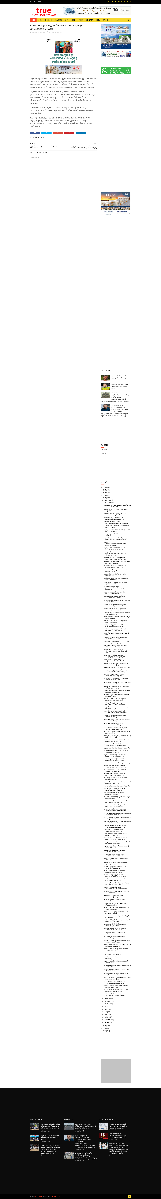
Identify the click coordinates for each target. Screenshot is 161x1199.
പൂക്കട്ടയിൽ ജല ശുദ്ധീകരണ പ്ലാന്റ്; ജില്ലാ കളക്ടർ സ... (116, 904)
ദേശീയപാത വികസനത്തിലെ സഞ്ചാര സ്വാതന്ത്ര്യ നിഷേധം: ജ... (117, 801)
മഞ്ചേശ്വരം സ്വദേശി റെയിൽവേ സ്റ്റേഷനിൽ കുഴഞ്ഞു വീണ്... (115, 953)
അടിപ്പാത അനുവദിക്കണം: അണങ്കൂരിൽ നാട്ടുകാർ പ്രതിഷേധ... (117, 941)
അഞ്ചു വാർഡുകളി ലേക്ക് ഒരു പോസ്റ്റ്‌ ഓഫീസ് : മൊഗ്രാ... (116, 912)
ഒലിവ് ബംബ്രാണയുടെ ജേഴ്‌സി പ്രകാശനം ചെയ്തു (114, 793)
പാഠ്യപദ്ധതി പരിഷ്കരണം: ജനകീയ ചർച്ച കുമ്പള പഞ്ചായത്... (117, 818)
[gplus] (116, 2)
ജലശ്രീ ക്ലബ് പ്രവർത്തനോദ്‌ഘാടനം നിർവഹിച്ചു (116, 859)
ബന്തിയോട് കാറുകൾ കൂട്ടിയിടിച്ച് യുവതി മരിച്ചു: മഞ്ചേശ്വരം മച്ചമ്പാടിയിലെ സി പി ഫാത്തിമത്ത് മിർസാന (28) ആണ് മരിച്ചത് (115, 397)
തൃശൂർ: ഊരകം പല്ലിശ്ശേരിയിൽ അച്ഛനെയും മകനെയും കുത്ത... (115, 558)
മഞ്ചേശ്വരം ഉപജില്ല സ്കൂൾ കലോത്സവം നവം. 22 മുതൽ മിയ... (116, 724)
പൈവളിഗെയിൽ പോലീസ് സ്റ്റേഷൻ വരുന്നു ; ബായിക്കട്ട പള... (115, 728)
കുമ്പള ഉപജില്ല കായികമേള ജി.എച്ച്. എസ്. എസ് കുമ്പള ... (116, 863)
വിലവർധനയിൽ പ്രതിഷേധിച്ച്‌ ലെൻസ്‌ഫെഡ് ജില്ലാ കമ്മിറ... (114, 855)
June (106, 1009)
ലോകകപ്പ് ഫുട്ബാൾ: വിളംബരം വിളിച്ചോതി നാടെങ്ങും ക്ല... (114, 675)
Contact (39, 2)
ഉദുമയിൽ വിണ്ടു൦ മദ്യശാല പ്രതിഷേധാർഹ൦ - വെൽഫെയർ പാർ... (115, 650)
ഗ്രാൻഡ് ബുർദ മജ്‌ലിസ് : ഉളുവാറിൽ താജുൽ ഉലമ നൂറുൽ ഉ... (116, 642)
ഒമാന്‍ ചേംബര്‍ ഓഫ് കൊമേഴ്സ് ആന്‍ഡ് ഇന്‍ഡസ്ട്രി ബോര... (116, 621)
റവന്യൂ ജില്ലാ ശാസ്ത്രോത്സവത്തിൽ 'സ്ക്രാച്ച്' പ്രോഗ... (116, 949)
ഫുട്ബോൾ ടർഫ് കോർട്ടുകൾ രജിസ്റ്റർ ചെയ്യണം (116, 916)
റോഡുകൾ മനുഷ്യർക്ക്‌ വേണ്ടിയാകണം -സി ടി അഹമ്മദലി (117, 908)
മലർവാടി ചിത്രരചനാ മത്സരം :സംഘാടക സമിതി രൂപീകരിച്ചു (114, 994)
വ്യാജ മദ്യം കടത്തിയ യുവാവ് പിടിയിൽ (117, 786)
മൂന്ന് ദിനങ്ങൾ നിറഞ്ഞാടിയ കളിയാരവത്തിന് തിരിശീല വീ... (114, 660)
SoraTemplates (38, 1196)
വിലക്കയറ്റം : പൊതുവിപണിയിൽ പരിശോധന (114, 933)
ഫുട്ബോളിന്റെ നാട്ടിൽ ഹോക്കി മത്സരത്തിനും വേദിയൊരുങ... (114, 759)
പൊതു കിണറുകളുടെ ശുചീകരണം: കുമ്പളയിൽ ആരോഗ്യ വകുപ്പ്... (115, 670)
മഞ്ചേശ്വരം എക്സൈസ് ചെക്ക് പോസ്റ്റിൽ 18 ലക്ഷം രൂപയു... (115, 629)
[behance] (119, 2)
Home (31, 2)
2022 (104, 498)
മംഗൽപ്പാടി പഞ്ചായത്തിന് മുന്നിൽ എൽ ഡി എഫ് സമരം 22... (117, 683)
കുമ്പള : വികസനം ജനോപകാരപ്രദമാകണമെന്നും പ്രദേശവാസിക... (115, 553)
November (108, 503)
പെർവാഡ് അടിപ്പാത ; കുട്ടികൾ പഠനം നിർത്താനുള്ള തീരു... (116, 751)
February (108, 1020)
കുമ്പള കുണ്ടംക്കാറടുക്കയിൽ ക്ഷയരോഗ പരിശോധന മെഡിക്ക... (117, 687)
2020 (104, 1028)
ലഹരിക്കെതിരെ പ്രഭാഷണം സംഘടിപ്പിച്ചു (113, 957)
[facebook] (106, 2)
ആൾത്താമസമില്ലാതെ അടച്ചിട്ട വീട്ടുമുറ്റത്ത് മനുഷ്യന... (114, 592)
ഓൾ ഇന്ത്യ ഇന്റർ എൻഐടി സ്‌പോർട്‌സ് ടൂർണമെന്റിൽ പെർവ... (116, 703)
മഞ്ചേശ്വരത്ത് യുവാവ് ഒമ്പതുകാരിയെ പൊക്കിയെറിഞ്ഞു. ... (117, 720)
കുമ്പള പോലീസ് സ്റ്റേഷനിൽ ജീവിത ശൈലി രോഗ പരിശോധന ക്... (115, 755)
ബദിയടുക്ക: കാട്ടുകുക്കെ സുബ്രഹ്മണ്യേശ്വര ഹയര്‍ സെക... (116, 522)
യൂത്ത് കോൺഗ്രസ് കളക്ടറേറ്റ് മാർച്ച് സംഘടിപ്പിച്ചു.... (116, 937)
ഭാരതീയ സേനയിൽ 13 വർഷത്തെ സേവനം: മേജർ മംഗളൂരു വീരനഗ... (116, 766)
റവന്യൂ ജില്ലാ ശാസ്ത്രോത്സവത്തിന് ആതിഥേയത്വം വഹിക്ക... (116, 986)
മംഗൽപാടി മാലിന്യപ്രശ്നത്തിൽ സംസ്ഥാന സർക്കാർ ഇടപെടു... (115, 805)
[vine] (122, 2)
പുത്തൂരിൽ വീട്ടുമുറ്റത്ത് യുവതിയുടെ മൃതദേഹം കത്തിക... (115, 583)
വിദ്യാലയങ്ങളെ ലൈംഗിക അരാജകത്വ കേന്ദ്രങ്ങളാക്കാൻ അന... (117, 814)
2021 (104, 1026)
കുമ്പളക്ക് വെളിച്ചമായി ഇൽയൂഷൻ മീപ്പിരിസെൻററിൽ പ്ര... (115, 646)
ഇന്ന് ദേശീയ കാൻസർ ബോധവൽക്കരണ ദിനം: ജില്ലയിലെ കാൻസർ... (117, 883)
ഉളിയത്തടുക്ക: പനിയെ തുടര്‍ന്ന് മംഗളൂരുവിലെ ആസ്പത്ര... (114, 518)
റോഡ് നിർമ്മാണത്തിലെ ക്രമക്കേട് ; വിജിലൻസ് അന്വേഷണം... (115, 871)
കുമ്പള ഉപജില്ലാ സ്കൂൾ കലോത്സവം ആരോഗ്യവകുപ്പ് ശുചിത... (116, 664)
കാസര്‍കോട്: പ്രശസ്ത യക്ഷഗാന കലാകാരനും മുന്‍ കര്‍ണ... (115, 514)
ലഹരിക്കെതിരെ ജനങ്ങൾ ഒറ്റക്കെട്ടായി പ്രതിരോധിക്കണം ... (116, 970)
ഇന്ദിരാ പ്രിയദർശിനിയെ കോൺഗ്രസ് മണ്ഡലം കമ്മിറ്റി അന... (117, 920)
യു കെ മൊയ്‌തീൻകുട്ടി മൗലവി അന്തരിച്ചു (117, 748)
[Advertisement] (122, 62)
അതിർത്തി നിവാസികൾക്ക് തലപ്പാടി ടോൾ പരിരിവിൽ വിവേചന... (117, 945)
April (106, 1014)
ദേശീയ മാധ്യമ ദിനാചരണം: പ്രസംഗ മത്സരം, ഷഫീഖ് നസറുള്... (116, 740)
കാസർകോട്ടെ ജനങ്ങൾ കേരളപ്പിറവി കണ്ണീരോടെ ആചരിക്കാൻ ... (116, 974)
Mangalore (48, 20)
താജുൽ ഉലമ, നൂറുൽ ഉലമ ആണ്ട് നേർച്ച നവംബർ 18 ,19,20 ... (117, 736)
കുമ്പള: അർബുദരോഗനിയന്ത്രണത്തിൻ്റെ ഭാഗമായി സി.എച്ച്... (116, 543)
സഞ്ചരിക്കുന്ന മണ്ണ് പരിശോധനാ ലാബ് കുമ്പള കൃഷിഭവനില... (117, 691)
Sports (105, 20)
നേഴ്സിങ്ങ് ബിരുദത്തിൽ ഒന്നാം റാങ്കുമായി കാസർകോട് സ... (116, 892)
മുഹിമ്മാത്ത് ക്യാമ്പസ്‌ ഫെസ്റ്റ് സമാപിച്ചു (117, 763)
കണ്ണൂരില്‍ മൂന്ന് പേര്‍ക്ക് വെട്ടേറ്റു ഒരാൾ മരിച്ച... (116, 633)
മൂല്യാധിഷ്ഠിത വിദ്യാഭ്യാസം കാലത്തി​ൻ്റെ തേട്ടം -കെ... (116, 695)
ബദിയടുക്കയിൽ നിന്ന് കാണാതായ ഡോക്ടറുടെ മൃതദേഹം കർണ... (115, 826)
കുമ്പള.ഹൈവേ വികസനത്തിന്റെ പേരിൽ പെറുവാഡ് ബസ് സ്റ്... (117, 530)
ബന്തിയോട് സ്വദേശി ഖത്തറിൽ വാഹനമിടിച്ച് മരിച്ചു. (114, 896)
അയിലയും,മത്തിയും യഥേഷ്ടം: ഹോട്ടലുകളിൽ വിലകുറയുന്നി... (115, 656)
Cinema (98, 20)
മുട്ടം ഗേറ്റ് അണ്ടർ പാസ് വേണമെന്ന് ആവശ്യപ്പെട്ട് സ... (115, 778)
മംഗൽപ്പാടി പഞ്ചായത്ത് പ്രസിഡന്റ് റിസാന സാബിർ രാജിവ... (116, 679)
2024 (104, 492)
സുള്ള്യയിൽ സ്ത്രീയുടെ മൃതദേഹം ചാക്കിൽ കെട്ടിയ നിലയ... (115, 638)
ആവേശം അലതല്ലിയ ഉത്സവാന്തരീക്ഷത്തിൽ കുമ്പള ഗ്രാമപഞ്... (114, 587)
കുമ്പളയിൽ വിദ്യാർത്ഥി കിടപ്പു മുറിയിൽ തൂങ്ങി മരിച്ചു (119, 386)
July (106, 1006)
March (107, 1017)
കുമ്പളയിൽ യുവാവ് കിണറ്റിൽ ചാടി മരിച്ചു (118, 377)
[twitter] (108, 2)
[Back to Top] (129, 1196)
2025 (104, 490)
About (35, 2)
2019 (104, 1031)
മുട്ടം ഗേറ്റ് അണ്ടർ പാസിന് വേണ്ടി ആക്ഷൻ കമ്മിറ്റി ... (114, 900)
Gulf (66, 20)
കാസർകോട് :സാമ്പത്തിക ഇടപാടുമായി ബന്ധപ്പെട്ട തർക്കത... (117, 562)
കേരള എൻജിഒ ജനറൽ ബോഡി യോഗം (117, 667)
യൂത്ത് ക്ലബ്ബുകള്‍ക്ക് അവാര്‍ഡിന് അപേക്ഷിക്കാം (115, 574)
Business (104, 450)
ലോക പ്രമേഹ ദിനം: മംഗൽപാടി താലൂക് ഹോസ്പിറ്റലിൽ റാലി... (117, 782)
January (107, 1022)
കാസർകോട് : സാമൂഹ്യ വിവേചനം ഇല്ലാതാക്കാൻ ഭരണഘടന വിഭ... (116, 538)
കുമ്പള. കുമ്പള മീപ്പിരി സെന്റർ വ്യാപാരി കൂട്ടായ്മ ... (117, 510)
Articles (80, 20)
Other (73, 20)
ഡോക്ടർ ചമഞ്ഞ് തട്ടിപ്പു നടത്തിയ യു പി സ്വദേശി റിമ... (117, 601)
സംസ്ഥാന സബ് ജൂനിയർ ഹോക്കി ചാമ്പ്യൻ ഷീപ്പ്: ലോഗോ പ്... (115, 605)
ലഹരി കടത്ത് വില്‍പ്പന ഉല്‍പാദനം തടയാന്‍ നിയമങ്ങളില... (115, 867)
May (106, 1012)
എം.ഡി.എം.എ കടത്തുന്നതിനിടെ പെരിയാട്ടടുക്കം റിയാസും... (114, 597)
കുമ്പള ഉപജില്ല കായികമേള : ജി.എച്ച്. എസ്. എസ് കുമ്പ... (116, 846)
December (108, 500)
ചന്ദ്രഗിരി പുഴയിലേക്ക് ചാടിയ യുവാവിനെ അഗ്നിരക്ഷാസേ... (114, 830)
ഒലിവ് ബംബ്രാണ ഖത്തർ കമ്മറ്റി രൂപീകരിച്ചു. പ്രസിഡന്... (114, 879)
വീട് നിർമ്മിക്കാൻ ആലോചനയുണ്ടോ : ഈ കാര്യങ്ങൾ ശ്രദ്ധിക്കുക (118, 1135)
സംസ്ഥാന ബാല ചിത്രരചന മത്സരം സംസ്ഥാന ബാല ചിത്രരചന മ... (116, 838)
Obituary (89, 20)
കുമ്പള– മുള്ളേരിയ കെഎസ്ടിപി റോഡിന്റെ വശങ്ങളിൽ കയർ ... (114, 625)
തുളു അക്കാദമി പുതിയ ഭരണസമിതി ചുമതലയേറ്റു (116, 961)
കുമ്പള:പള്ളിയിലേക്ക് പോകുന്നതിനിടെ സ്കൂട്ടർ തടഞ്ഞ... (116, 526)
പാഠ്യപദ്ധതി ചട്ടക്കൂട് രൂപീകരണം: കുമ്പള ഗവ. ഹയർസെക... (115, 851)
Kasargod (58, 20)
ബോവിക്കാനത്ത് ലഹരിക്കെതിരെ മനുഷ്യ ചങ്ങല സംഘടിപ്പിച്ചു (117, 978)
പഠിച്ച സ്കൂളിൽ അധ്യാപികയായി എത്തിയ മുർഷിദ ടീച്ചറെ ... (114, 789)
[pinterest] (127, 2)
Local (40, 20)
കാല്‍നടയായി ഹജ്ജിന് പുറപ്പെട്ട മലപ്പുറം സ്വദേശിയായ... (117, 617)
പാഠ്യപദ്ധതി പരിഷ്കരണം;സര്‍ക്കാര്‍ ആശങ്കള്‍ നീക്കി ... (115, 570)
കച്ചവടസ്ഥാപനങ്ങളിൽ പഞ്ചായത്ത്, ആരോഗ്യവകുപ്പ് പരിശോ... (116, 990)
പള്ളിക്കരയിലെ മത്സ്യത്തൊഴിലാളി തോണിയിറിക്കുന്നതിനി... (115, 834)
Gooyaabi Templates (55, 1196)
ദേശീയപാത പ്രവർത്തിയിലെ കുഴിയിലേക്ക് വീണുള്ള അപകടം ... (115, 744)
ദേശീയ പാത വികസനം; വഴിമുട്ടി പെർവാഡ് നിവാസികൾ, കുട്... (114, 774)
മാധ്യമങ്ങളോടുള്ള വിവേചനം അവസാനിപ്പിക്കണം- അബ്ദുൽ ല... (115, 875)
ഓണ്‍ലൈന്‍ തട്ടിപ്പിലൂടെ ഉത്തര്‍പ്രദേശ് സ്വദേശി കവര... (117, 613)
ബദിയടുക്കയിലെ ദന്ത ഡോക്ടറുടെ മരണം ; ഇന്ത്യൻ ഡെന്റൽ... (117, 822)
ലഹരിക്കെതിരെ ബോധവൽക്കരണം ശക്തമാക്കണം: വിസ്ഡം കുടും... (115, 566)
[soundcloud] (130, 2)
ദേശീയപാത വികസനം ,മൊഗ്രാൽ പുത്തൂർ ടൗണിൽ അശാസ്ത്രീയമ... (115, 809)
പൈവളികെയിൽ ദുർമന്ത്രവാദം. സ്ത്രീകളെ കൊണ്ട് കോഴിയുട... (114, 982)
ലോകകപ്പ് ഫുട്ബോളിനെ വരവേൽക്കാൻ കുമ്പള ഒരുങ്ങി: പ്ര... (117, 732)
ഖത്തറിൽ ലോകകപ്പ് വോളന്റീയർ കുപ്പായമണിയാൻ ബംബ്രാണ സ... (116, 711)
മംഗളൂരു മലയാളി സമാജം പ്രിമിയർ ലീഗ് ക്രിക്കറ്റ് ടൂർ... (117, 966)
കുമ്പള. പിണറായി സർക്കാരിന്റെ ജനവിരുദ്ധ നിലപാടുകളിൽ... (114, 548)
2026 (104, 487)
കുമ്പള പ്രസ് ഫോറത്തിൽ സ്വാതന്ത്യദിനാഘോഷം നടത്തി (50, 1137)
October (107, 998)
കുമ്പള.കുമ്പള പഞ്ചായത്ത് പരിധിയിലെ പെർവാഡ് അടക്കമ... (117, 506)
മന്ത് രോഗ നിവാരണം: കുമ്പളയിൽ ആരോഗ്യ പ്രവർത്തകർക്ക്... (115, 699)
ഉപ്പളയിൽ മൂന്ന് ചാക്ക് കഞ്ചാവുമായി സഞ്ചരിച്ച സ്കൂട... (116, 707)
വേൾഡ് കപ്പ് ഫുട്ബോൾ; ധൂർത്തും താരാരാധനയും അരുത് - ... (115, 609)
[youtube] (124, 2)
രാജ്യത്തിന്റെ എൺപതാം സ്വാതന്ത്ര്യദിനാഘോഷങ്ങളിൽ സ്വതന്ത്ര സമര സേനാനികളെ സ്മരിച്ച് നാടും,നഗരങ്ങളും (51, 1149)
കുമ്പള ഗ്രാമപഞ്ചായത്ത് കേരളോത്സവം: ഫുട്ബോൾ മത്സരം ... (116, 887)
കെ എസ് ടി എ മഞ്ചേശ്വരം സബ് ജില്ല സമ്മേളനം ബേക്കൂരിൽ (117, 842)
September (108, 1001)
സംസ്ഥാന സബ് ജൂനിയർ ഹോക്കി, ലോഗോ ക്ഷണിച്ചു (115, 716)
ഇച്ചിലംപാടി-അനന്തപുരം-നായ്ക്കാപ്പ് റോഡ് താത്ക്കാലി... (116, 579)
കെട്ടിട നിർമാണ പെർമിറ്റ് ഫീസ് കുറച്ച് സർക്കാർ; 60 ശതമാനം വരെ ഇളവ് (118, 1126)
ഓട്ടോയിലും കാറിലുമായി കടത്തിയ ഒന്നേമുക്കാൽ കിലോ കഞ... (115, 929)
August (107, 1004)
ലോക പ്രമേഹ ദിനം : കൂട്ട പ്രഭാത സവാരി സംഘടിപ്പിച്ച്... (115, 770)
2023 (104, 495)
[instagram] (113, 2)
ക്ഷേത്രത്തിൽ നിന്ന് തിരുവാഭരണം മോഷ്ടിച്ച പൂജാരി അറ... (115, 924)
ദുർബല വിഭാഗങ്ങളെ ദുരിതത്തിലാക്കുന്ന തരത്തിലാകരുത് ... (117, 797)
